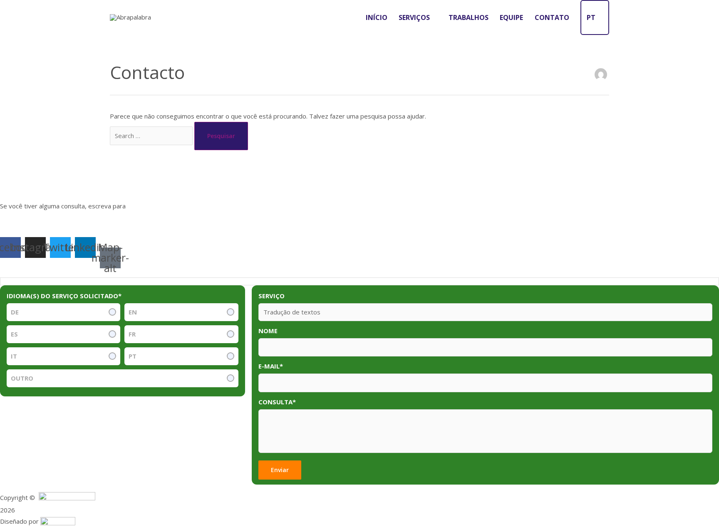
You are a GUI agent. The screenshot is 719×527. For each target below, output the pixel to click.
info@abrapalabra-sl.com (167, 206)
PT (591, 17)
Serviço (271, 296)
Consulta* (277, 402)
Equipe (511, 17)
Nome (268, 331)
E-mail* (270, 366)
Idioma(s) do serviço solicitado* (64, 296)
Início (376, 17)
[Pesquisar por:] (152, 135)
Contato (552, 17)
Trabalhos (468, 17)
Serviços (414, 17)
